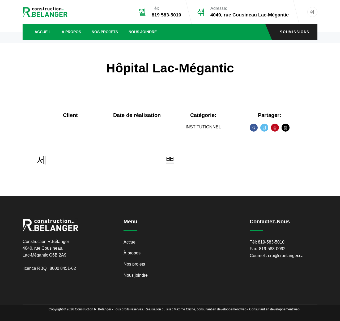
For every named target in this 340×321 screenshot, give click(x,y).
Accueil (43, 32)
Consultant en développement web (274, 309)
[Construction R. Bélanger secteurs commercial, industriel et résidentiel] (45, 12)
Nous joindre (143, 32)
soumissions (294, 32)
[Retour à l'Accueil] (170, 160)
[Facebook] (312, 12)
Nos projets (105, 32)
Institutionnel (203, 127)
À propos (71, 32)
